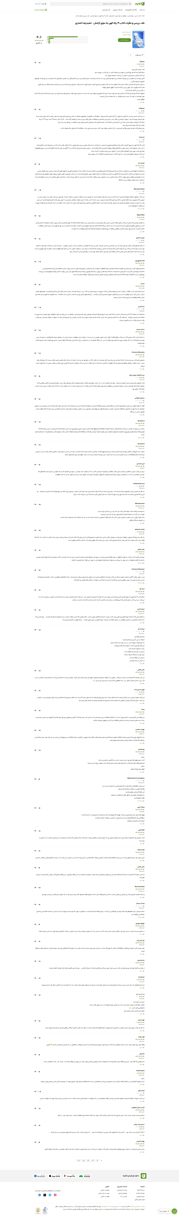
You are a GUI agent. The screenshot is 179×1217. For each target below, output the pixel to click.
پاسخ (141, 102)
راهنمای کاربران (122, 1193)
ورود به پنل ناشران (103, 1193)
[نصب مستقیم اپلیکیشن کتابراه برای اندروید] (84, 1176)
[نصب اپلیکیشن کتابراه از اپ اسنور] (55, 1176)
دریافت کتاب (124, 40)
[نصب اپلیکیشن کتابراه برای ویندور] (40, 1176)
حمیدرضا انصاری (126, 32)
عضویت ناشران (105, 1190)
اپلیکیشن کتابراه (39, 10)
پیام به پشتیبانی (122, 1190)
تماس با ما (123, 1196)
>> (79, 1161)
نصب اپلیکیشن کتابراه (136, 1206)
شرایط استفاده (140, 1193)
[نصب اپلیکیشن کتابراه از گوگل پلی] (69, 1176)
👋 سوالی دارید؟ (164, 1211)
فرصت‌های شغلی (140, 1200)
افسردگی (125, 35)
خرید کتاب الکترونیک (107, 1206)
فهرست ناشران (105, 1196)
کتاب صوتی (118, 1206)
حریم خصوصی (140, 1196)
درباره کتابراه (141, 1190)
